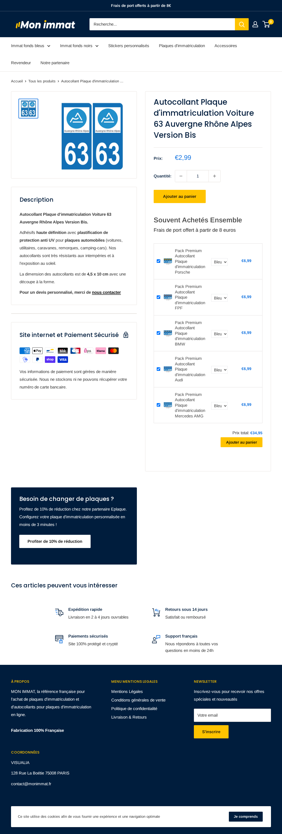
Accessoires (226, 45)
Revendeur (21, 62)
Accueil (17, 81)
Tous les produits (42, 81)
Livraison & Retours (129, 717)
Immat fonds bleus (27, 45)
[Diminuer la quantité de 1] (181, 176)
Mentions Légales (127, 691)
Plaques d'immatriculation (182, 45)
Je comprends (246, 816)
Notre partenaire (54, 62)
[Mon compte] (255, 24)
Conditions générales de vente (138, 700)
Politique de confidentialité (134, 708)
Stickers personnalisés (128, 45)
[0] (266, 24)
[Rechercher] (242, 24)
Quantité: (163, 176)
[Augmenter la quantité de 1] (214, 176)
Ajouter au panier (179, 196)
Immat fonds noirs (76, 45)
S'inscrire (211, 731)
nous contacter (106, 292)
